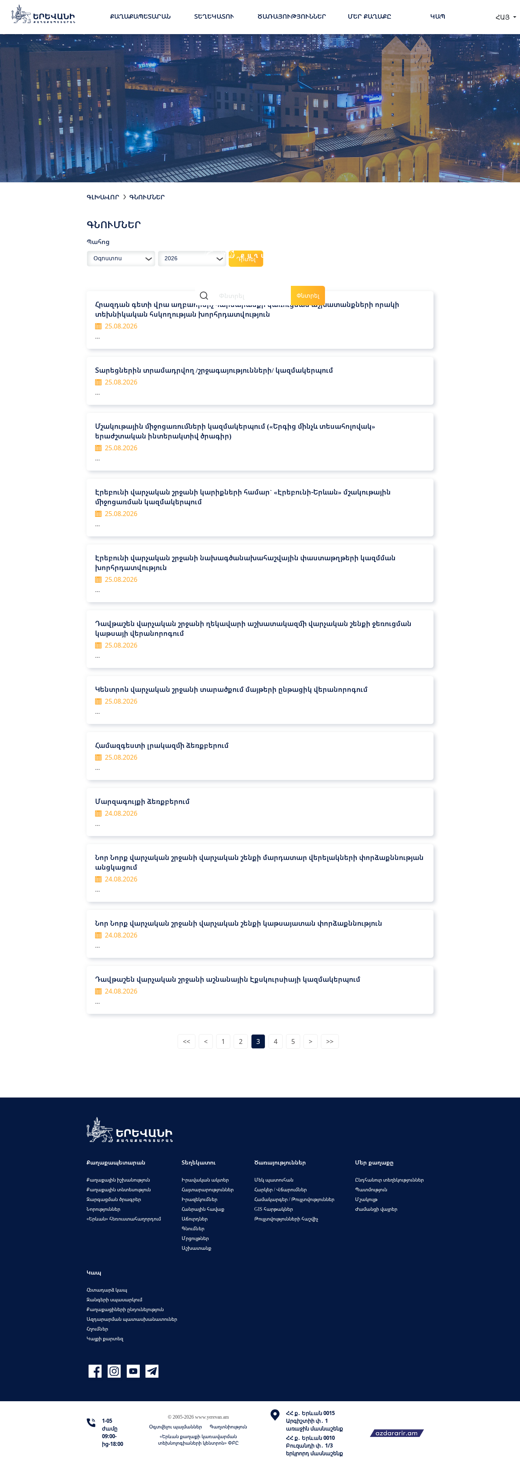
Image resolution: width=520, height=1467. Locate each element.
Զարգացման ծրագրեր (114, 1199)
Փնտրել (308, 295)
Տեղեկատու (214, 16)
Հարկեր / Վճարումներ (280, 1189)
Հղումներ (97, 1328)
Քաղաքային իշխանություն (118, 1179)
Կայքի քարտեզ (105, 1338)
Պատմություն (371, 1189)
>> (330, 1041)
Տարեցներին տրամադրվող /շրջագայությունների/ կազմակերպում (214, 370)
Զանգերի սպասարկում (114, 1299)
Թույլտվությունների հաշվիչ (286, 1218)
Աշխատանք (196, 1247)
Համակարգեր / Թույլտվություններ (294, 1199)
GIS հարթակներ (273, 1209)
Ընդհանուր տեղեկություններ (389, 1179)
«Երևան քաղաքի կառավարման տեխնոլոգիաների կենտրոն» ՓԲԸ (198, 1439)
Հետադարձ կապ (107, 1289)
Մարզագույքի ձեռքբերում (142, 801)
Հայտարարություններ (208, 1189)
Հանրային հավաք (203, 1209)
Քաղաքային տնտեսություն (119, 1189)
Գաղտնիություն (228, 1426)
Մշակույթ (366, 1199)
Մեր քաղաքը (369, 16)
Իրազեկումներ (199, 1199)
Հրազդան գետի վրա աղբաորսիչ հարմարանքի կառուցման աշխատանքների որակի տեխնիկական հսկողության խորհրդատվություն (247, 309)
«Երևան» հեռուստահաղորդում (124, 1218)
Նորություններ (103, 1209)
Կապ (437, 16)
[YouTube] (134, 1371)
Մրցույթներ (195, 1238)
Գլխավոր (103, 196)
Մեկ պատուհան (273, 1179)
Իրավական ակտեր (205, 1179)
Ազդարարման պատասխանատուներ (132, 1319)
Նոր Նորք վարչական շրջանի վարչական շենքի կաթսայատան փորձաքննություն (238, 923)
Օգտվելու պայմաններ (175, 1426)
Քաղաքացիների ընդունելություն (125, 1309)
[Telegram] (151, 1371)
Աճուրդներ (195, 1218)
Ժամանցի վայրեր (376, 1209)
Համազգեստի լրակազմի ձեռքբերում (162, 745)
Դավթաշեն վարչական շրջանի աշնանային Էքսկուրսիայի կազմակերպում (227, 979)
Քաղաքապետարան (140, 16)
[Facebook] (96, 1371)
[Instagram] (115, 1371)
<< (186, 1041)
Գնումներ (147, 196)
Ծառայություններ (292, 16)
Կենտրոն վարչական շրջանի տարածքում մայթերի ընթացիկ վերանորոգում (231, 689)
